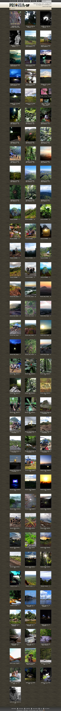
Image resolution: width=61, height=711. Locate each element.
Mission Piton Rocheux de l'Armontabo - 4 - (45, 432)
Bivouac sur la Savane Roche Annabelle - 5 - (45, 65)
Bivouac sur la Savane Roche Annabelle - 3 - (15, 65)
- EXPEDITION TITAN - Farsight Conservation (15, 27)
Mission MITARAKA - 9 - (46, 277)
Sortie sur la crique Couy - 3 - (30, 683)
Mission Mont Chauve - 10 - (30, 297)
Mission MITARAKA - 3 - (46, 238)
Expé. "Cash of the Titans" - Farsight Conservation (46, 104)
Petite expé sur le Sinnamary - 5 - (46, 625)
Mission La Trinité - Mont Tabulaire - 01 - (15, 123)
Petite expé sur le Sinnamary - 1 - (30, 606)
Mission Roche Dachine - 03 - (46, 529)
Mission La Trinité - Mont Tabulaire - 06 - (45, 143)
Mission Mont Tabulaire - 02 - (30, 374)
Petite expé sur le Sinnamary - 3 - (15, 625)
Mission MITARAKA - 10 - (30, 219)
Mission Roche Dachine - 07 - (15, 567)
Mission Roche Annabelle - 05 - (46, 490)
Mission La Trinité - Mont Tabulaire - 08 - (30, 162)
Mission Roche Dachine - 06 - (46, 548)
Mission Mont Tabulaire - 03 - (45, 374)
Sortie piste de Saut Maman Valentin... (45, 644)
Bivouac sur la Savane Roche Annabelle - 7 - (30, 85)
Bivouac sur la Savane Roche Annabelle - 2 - (45, 46)
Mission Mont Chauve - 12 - (15, 316)
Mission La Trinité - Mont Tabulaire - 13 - (15, 200)
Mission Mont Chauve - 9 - (46, 355)
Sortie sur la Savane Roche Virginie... (30, 664)
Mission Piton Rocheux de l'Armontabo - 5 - (15, 451)
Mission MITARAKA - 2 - (30, 238)
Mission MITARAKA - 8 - (30, 277)
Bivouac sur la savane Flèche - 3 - (30, 104)
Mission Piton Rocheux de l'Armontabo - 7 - (45, 451)
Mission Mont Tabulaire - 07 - (15, 413)
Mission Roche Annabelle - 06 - (15, 509)
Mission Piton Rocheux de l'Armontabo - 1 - (45, 413)
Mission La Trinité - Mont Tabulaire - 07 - (15, 162)
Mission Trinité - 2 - (30, 586)
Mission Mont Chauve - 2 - (30, 316)
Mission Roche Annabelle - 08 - (46, 509)
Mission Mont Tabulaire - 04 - (15, 394)
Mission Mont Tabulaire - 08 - (30, 413)
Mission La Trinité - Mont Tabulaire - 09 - (45, 162)
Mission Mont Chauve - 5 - (30, 336)
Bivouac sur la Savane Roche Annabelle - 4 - (30, 65)
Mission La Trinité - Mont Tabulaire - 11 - (30, 181)
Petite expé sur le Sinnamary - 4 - (30, 625)
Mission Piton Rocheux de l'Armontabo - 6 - (30, 451)
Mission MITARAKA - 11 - (46, 219)
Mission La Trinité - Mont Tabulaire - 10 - (15, 181)
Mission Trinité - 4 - (15, 605)
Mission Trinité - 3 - (45, 586)
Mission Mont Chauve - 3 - (46, 316)
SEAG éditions (14, 708)
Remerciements (35, 708)
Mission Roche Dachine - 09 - (46, 567)
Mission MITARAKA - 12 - (15, 238)
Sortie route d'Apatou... (15, 663)
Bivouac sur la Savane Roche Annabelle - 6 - (15, 85)
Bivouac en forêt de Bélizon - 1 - (30, 27)
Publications (21, 708)
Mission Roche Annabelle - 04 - (30, 490)
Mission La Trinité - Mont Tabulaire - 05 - (30, 143)
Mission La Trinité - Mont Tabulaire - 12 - (45, 181)
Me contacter (47, 708)
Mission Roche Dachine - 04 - (15, 548)
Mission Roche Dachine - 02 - (30, 529)
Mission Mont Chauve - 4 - (15, 336)
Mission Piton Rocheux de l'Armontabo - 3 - (30, 432)
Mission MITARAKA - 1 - (15, 219)
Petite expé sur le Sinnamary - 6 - (15, 644)
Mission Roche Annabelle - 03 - (15, 490)
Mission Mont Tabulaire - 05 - (30, 394)
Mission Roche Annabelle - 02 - (46, 471)
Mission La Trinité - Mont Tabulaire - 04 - (15, 143)
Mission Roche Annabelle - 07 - (30, 509)
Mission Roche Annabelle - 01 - (30, 471)
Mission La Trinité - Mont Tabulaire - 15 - (45, 200)
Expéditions (28, 708)
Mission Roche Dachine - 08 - (30, 567)
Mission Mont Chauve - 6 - (46, 336)
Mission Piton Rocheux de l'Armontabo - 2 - (15, 432)
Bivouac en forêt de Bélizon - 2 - (45, 27)
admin (37, 710)
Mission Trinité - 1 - (15, 586)
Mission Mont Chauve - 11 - (45, 297)
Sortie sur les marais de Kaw (15, 702)
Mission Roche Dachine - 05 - (30, 548)
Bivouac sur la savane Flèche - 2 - (15, 104)
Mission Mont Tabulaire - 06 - (45, 394)
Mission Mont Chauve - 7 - (15, 355)
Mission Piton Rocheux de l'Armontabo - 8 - (15, 471)
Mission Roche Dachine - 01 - (15, 529)
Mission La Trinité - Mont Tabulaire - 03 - (45, 123)
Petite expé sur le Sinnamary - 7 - (30, 644)
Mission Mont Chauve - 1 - (15, 297)
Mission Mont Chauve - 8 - (30, 355)
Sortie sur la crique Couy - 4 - (45, 683)
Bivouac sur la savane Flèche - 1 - (45, 85)
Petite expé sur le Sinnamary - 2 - (46, 606)
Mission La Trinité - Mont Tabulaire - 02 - (30, 123)
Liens (41, 708)
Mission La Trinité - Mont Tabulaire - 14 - (30, 200)
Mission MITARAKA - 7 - (15, 277)
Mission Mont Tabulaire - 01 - (15, 374)
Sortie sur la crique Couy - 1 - (45, 664)
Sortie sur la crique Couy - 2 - (15, 683)
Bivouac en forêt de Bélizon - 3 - (15, 46)
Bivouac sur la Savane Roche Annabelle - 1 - (30, 46)
